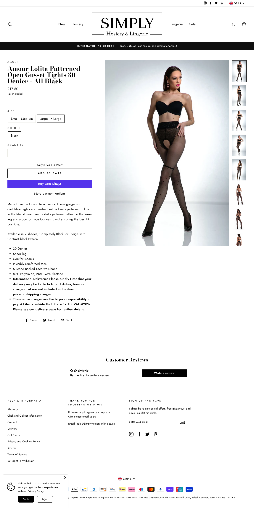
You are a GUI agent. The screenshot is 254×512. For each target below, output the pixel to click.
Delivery (12, 429)
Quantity (15, 145)
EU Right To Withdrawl (20, 461)
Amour (13, 62)
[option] (127, 46)
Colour (14, 128)
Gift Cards (13, 435)
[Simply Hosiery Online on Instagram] (131, 434)
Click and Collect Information (24, 416)
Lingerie (177, 24)
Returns (11, 448)
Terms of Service (17, 454)
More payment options (50, 193)
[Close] (65, 477)
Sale (192, 24)
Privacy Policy (36, 491)
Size (11, 111)
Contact (12, 422)
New (61, 24)
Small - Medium (22, 118)
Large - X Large (50, 118)
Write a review (164, 373)
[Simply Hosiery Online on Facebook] (139, 434)
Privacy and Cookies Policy (23, 441)
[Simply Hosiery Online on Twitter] (147, 434)
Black (14, 135)
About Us (12, 409)
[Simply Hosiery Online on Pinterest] (155, 434)
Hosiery (77, 24)
